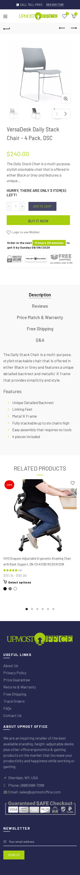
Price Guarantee (16, 680)
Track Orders (14, 701)
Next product (73, 28)
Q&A (40, 340)
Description (40, 294)
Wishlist (67, 14)
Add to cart (42, 206)
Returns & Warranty (19, 687)
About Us (10, 665)
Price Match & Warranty (40, 317)
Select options (19, 582)
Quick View (73, 491)
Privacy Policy (14, 672)
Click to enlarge (66, 99)
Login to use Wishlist (25, 232)
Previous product (62, 28)
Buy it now (38, 221)
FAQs (7, 708)
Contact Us (12, 715)
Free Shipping (40, 328)
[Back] (6, 28)
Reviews (40, 306)
